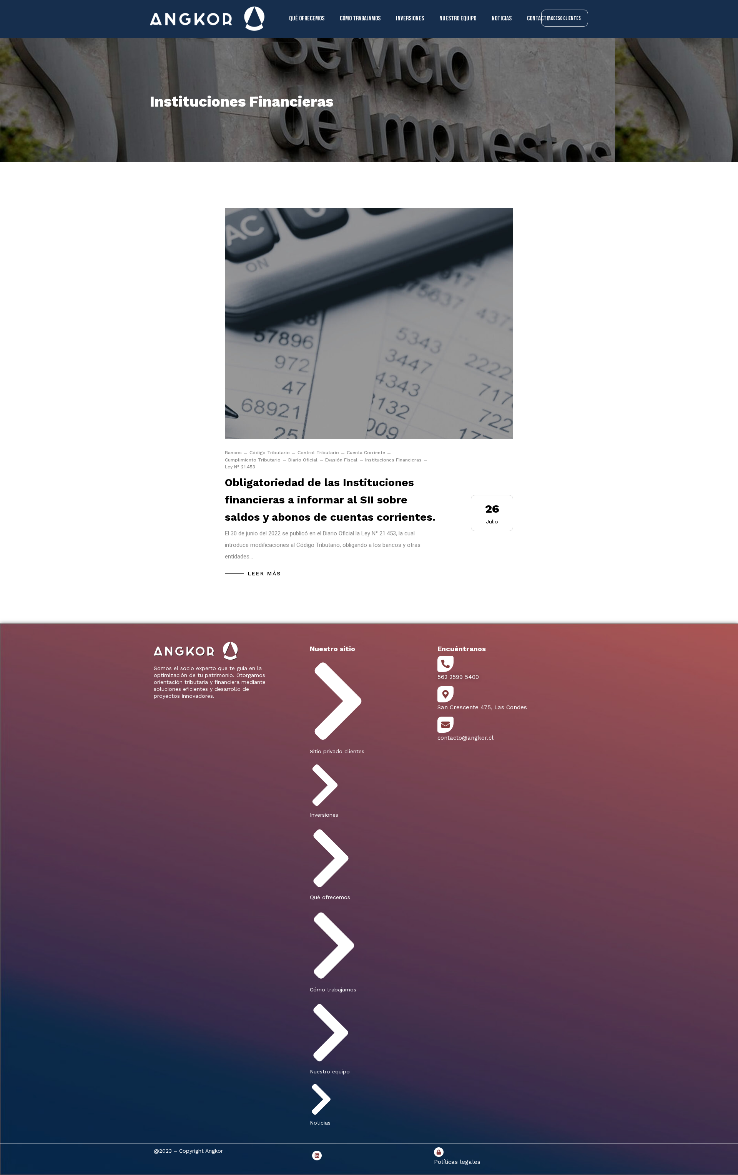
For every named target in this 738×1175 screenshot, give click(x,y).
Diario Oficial (302, 460)
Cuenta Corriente (366, 452)
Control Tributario (318, 452)
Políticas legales (457, 1161)
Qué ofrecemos (306, 18)
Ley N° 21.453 (240, 467)
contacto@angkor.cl (465, 737)
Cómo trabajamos (360, 18)
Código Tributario (269, 452)
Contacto (538, 18)
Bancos (233, 452)
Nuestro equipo (457, 18)
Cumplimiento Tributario (253, 460)
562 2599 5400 (458, 677)
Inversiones (410, 18)
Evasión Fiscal (341, 460)
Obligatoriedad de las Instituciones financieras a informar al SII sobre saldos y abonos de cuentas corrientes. (330, 499)
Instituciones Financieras (393, 460)
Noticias (502, 18)
